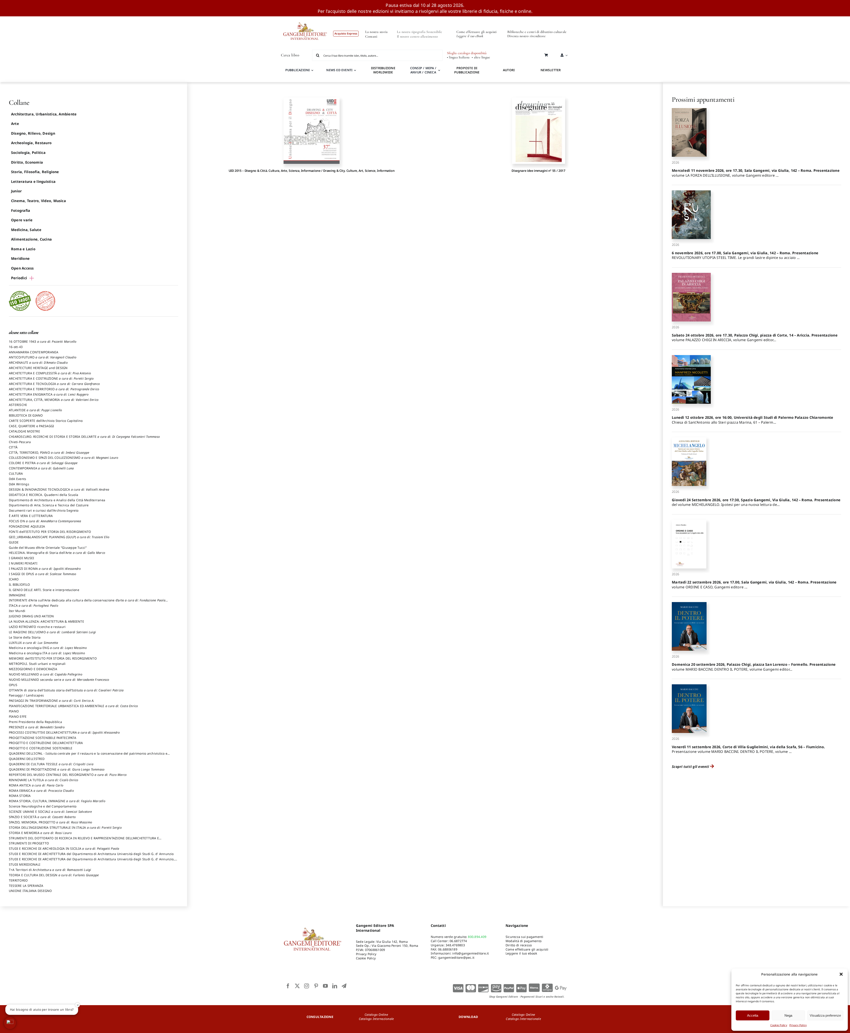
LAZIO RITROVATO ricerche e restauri (37, 627)
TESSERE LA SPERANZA (26, 886)
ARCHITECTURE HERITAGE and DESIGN (38, 368)
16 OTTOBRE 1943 (43, 341)
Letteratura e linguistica (33, 181)
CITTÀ (13, 447)
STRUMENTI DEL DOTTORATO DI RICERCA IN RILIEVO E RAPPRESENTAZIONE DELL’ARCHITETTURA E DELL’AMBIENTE (84, 840)
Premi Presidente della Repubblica (35, 722)
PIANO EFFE (18, 716)
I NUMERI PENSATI (23, 563)
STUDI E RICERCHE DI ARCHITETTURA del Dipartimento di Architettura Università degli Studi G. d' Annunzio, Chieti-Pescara (92, 861)
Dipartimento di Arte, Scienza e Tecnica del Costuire (49, 505)
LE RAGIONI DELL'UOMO (52, 632)
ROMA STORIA (20, 796)
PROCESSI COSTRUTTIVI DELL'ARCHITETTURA (64, 732)
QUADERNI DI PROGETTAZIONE (56, 769)
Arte (15, 123)
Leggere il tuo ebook (521, 953)
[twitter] (297, 985)
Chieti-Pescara (20, 442)
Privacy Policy (798, 1025)
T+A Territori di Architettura (50, 870)
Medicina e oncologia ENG (48, 648)
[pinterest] (316, 985)
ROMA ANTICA (36, 785)
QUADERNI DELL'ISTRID (26, 759)
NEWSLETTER (551, 70)
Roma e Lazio (23, 249)
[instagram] (306, 985)
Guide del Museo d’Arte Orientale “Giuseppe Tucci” (48, 547)
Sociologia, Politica (28, 152)
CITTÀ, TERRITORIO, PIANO (49, 452)
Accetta (752, 1015)
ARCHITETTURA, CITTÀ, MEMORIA (54, 400)
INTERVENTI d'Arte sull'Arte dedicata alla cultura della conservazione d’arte (87, 602)
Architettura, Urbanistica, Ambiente (44, 114)
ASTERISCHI (18, 405)
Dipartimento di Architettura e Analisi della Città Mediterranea (57, 500)
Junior (16, 191)
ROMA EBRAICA (41, 790)
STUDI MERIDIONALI (24, 864)
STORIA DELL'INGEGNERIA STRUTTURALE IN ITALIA (65, 827)
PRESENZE (37, 727)
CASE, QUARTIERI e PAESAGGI (31, 426)
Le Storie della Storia (25, 637)
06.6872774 (458, 941)
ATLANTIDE (35, 410)
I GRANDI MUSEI (21, 558)
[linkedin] (334, 985)
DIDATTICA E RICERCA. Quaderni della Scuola (43, 495)
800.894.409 (477, 937)
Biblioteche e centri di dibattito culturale (536, 32)
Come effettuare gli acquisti (476, 32)
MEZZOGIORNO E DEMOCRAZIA (33, 669)
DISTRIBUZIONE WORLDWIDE (383, 70)
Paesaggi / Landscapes (26, 695)
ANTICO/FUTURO (42, 357)
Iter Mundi (17, 611)
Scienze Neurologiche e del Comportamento (43, 806)
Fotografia (20, 210)
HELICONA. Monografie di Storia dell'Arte (57, 553)
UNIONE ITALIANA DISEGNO (30, 891)
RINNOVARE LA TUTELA (43, 780)
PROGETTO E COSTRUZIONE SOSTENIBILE (40, 748)
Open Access (22, 268)
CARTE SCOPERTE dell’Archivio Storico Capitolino (46, 421)
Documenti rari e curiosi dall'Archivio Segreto (43, 510)
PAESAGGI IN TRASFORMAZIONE (52, 700)
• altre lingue (481, 57)
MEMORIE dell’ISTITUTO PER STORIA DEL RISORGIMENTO (53, 658)
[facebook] (288, 985)
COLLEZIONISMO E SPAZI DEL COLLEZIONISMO (63, 457)
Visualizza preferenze (825, 1015)
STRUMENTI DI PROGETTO (29, 843)
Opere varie (22, 220)
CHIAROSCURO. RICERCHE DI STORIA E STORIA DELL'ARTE (84, 436)
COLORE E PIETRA (43, 463)
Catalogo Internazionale (376, 1019)
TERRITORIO (18, 880)
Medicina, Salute (26, 229)
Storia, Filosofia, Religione (35, 171)
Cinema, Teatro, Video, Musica (38, 200)
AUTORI (509, 70)
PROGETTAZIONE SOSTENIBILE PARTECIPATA (42, 738)
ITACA (33, 605)
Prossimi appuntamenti (703, 99)
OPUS (13, 685)
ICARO (14, 579)
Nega (788, 1015)
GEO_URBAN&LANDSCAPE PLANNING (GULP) (59, 537)
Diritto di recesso (519, 945)
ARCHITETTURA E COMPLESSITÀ (50, 373)
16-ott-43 (16, 347)
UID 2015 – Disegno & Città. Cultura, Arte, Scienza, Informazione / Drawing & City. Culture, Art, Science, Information (312, 170)
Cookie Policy (778, 1025)
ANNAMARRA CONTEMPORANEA (33, 352)
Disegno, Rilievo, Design (33, 133)
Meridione (20, 258)
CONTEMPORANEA (41, 468)
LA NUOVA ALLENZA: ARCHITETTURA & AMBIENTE (46, 621)
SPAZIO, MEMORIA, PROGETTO (50, 822)
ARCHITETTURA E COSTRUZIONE (51, 378)
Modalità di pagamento (523, 941)
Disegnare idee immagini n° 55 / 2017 (538, 170)
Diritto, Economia (27, 162)
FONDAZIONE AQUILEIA (27, 526)
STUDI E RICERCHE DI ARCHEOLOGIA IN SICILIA (64, 848)
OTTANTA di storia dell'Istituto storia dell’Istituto (66, 690)
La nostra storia (376, 32)
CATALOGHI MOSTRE (24, 431)
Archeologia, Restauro (31, 142)
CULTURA (16, 473)
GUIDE (14, 542)
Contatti (371, 36)
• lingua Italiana (458, 57)
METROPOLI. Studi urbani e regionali (37, 664)
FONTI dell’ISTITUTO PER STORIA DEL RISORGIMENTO (50, 532)
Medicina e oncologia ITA (47, 653)
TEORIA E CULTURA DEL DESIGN (54, 875)
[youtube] (325, 985)
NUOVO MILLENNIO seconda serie (59, 679)
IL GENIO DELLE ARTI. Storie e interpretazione (44, 590)
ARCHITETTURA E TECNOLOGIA (54, 384)
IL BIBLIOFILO (19, 584)
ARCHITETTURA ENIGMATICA (49, 394)
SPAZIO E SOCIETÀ (42, 817)
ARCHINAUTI (38, 362)
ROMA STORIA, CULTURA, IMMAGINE (57, 801)
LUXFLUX (33, 643)
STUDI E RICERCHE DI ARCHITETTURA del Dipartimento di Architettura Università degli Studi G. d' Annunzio (91, 854)
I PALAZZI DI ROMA (45, 568)
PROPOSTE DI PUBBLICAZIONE (466, 70)
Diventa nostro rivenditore (526, 36)
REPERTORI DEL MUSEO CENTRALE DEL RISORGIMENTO (68, 775)
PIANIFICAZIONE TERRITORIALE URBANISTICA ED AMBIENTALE (73, 706)
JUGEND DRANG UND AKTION (31, 616)
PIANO (14, 711)
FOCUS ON (45, 521)
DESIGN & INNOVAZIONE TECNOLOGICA (59, 489)
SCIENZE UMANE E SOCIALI (50, 811)
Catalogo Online (376, 1014)
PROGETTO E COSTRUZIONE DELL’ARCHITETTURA (46, 743)
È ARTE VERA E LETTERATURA (31, 516)
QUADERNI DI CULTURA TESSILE (51, 764)
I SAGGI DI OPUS (42, 574)
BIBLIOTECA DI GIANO (26, 415)
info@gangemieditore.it (470, 953)
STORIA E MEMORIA (40, 833)
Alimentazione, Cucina (31, 239)
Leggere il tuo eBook (469, 36)
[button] (841, 974)
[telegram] (344, 985)
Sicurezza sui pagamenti (524, 937)
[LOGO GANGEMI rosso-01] (305, 18)
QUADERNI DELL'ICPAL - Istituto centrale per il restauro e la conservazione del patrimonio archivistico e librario (88, 755)
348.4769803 (455, 945)
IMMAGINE (17, 595)
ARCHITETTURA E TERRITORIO (54, 389)
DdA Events (17, 479)
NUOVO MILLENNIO (45, 674)
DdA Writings (19, 484)
